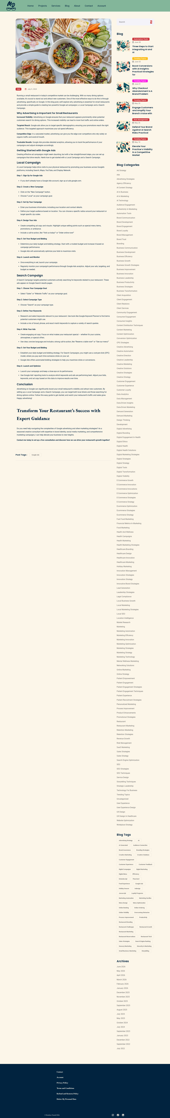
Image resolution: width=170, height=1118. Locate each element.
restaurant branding (125, 922)
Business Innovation (125, 274)
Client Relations (123, 304)
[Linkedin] (123, 1115)
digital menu (123, 874)
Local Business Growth (126, 601)
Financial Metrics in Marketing (129, 523)
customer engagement (126, 860)
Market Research (123, 622)
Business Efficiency (124, 256)
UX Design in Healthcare (126, 816)
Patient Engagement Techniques (130, 691)
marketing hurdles (145, 898)
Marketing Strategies (125, 648)
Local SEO (121, 614)
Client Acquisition (124, 295)
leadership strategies (125, 592)
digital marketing (141, 869)
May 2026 (121, 971)
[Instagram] (113, 1115)
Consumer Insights (124, 321)
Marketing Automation (126, 631)
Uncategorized (122, 799)
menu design (123, 903)
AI (138, 840)
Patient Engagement (125, 683)
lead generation (123, 588)
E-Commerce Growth (125, 480)
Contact (89, 5)
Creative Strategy (124, 377)
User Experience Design (126, 807)
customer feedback (145, 864)
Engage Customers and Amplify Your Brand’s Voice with (142, 110)
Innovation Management (127, 571)
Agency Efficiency (124, 183)
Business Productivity (125, 282)
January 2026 (122, 988)
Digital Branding (123, 433)
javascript (122, 893)
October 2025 (122, 1001)
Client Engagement (124, 299)
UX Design (121, 812)
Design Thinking (123, 420)
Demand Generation (125, 411)
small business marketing (127, 951)
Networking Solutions (125, 665)
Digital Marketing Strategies (128, 454)
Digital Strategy (123, 463)
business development (126, 252)
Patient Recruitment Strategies (129, 700)
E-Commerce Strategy (125, 502)
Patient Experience (124, 695)
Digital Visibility (123, 476)
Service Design (123, 777)
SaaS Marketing (123, 747)
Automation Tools (141, 39)
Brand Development (125, 222)
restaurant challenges (126, 927)
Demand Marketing (124, 416)
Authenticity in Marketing (127, 209)
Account (101, 5)
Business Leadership (125, 278)
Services (55, 5)
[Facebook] (118, 1115)
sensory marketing (125, 946)
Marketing (121, 627)
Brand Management (125, 235)
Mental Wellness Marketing (128, 661)
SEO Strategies (123, 769)
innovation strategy (125, 579)
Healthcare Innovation (126, 558)
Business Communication (127, 248)
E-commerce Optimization (127, 493)
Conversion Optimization (127, 338)
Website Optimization (125, 820)
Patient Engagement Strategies (129, 687)
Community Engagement (127, 312)
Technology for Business (127, 790)
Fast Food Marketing (125, 519)
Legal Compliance (124, 596)
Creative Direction (124, 355)
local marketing (123, 605)
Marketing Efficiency (125, 635)
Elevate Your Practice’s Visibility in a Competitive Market (142, 151)
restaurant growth (145, 927)
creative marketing (125, 855)
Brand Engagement (124, 226)
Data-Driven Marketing (126, 407)
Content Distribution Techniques (130, 325)
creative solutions (143, 855)
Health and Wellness (125, 532)
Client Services (123, 308)
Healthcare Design (124, 553)
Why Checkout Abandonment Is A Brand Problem (142, 91)
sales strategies (124, 941)
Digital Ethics (122, 441)
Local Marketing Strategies (128, 609)
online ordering (139, 908)
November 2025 (123, 997)
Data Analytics (123, 394)
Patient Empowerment (126, 678)
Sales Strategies (123, 751)
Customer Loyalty (124, 390)
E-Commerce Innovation (126, 485)
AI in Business (122, 192)
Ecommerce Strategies (126, 510)
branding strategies (142, 850)
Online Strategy (123, 674)
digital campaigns (125, 869)
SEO (118, 764)
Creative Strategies (124, 373)
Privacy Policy (62, 1083)
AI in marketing (123, 196)
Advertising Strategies (125, 179)
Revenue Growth (123, 739)
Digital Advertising (124, 429)
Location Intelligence (125, 618)
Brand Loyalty (122, 231)
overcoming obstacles (142, 912)
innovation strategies (125, 575)
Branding (120, 244)
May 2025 (121, 1018)
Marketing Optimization (126, 644)
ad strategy (121, 170)
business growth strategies (128, 265)
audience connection (140, 845)
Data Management (124, 399)
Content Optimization (125, 334)
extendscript (123, 879)
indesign (137, 888)
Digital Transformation (126, 472)
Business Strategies (125, 287)
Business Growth (123, 261)
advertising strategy (125, 840)
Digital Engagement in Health (129, 437)
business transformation (127, 291)
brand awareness (125, 850)
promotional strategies (126, 717)
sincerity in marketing (144, 946)
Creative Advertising (125, 347)
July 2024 (121, 1027)
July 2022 (121, 1048)
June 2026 (121, 967)
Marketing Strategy (124, 652)
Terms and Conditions (65, 1088)
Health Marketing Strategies (128, 545)
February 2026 (122, 984)
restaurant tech (146, 936)
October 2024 (122, 1023)
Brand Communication (126, 218)
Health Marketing (124, 541)
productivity (143, 917)
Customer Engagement (126, 381)
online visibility (124, 912)
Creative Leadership (125, 360)
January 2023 (122, 1035)
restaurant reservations (127, 936)
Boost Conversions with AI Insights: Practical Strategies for (143, 70)
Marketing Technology (126, 657)
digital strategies (124, 459)
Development (122, 424)
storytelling (145, 951)
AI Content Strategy (124, 187)
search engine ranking (142, 941)
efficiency (136, 874)
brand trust (121, 239)
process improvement (126, 917)
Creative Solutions (124, 368)
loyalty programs (137, 893)
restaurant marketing (126, 932)
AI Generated (123, 845)
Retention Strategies (125, 734)
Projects (42, 5)
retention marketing (125, 730)
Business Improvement (126, 269)
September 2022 (123, 1044)
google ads (35, 455)
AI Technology (122, 200)
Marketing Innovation (125, 640)
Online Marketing (124, 670)
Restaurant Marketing (125, 726)
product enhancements (126, 713)
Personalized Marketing (126, 704)
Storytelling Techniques (126, 782)
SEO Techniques (123, 773)
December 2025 (123, 992)
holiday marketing (124, 566)
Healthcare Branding (125, 549)
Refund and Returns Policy (67, 1093)
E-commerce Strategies (126, 497)
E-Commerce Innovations (127, 489)
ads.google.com (74, 181)
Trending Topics (140, 59)
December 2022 (123, 1040)
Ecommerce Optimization (127, 506)
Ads (18, 89)
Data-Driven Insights (125, 403)
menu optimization (139, 903)
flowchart (136, 879)
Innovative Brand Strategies (128, 584)
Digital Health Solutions (126, 450)
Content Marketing (124, 330)
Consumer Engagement (126, 317)
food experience (124, 884)
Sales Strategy (122, 756)
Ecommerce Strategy (125, 515)
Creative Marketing (124, 364)
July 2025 (121, 1014)
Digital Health (122, 446)
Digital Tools (122, 467)
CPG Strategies (123, 342)
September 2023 (123, 1031)
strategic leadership (125, 786)
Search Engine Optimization (128, 760)
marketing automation (126, 898)
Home (30, 5)
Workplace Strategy (125, 825)
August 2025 (122, 1010)
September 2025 (123, 1005)
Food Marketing (123, 528)
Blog (67, 5)
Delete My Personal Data (66, 1099)
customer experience (125, 386)
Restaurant (121, 721)
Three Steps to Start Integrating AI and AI (142, 49)
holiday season (124, 888)
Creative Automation (125, 351)
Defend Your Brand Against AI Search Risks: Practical (142, 129)
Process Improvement (125, 708)
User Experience (123, 803)
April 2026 (121, 975)
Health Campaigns (124, 536)
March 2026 (122, 980)
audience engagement (126, 205)
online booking (124, 908)
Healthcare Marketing (125, 562)
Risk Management (141, 120)
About (77, 5)
